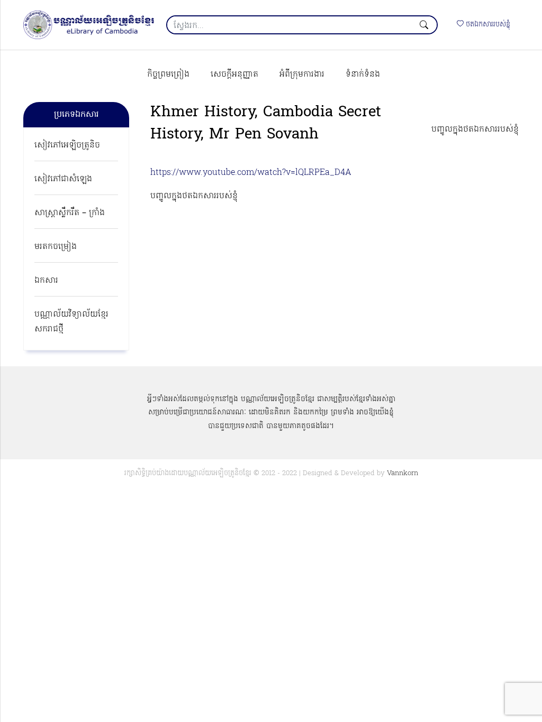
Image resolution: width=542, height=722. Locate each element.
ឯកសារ (46, 280)
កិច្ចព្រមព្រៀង (168, 74)
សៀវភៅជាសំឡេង (63, 179)
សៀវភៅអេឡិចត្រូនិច (67, 145)
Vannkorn (402, 473)
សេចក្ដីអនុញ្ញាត (234, 74)
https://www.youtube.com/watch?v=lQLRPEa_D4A (250, 172)
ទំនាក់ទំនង (363, 74)
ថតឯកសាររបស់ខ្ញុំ (487, 25)
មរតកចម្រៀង (55, 246)
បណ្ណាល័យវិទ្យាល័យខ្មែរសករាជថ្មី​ (71, 322)
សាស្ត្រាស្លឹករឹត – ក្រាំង (69, 213)
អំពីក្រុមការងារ (301, 74)
